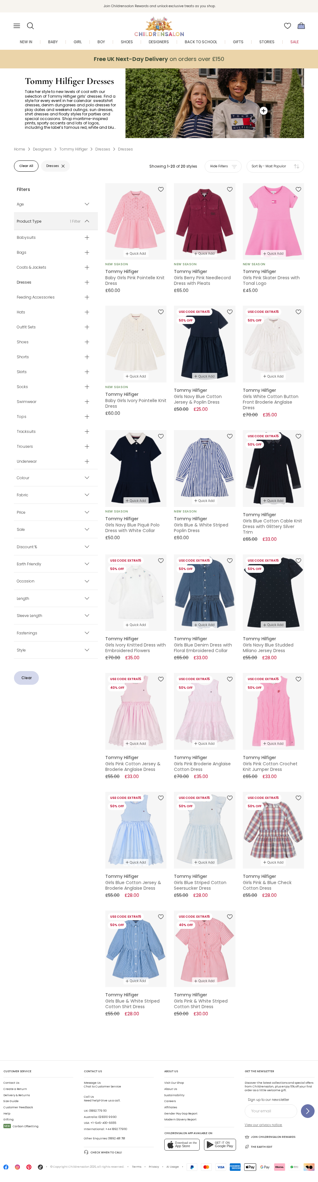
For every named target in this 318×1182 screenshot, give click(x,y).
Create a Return (15, 1089)
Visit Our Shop (174, 1083)
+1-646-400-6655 (103, 1123)
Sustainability (174, 1095)
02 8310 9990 (107, 1117)
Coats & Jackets (31, 267)
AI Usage (172, 1167)
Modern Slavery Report (180, 1119)
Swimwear (26, 401)
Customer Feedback (18, 1107)
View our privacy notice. (263, 1125)
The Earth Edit (261, 1147)
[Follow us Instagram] (17, 1168)
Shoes (23, 341)
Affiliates (170, 1107)
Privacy (154, 1167)
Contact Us (11, 1083)
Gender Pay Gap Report (181, 1113)
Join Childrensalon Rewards (273, 1137)
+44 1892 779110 (116, 1129)
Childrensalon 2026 (82, 1167)
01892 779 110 (98, 1111)
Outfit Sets (26, 326)
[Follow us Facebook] (5, 1168)
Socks (22, 386)
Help (6, 1113)
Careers (170, 1101)
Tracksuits (26, 431)
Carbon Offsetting (21, 1126)
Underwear (27, 461)
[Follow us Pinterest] (28, 1168)
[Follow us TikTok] (40, 1168)
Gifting (8, 1119)
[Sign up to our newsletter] (308, 1111)
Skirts (22, 371)
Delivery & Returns (16, 1095)
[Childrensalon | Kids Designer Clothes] (159, 23)
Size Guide (11, 1101)
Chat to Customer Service (102, 1084)
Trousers (25, 446)
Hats (21, 311)
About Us (170, 1089)
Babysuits (26, 237)
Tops (21, 416)
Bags (21, 252)
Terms (136, 1167)
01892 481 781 (116, 1138)
